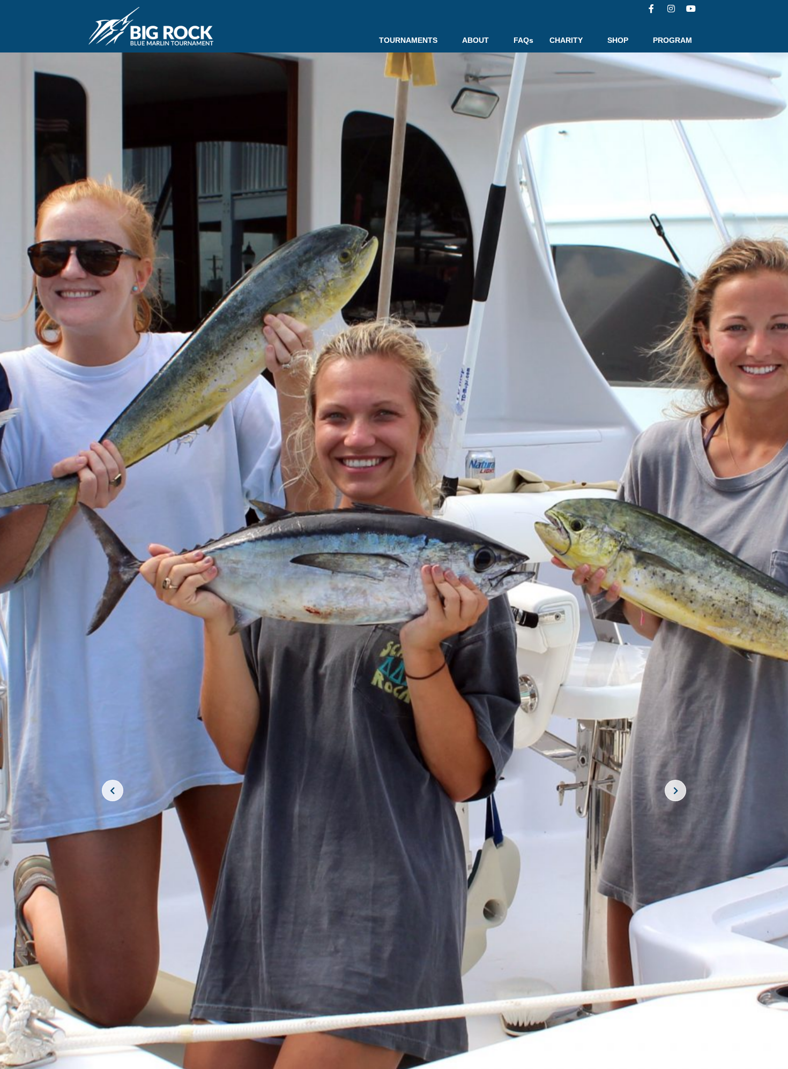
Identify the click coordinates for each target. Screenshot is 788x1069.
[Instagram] (671, 8)
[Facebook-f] (651, 8)
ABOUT (475, 40)
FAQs (523, 40)
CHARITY (566, 40)
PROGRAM (672, 40)
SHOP (617, 40)
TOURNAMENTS (408, 40)
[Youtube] (691, 8)
